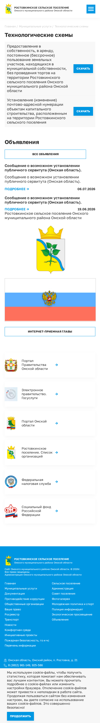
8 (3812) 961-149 (19, 665)
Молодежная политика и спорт (73, 604)
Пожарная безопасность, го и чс (27, 640)
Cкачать (83, 68)
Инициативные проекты (21, 635)
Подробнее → (17, 189)
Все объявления (45, 154)
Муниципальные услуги (35, 26)
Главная (10, 26)
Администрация (62, 588)
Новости (10, 625)
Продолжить (20, 716)
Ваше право (13, 609)
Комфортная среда (18, 630)
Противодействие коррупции (24, 599)
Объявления (60, 619)
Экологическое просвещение (72, 614)
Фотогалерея (61, 599)
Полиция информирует (67, 609)
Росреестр (12, 614)
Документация (15, 593)
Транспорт (12, 619)
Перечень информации (20, 645)
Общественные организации (24, 604)
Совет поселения (63, 593)
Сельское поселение (66, 583)
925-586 (37, 665)
